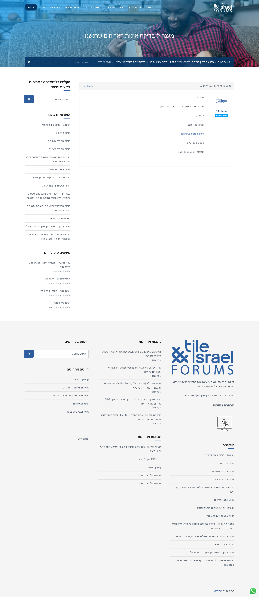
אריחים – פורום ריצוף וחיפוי (56, 124)
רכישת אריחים (72, 7)
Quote (90, 86)
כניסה (31, 7)
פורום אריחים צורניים (59, 149)
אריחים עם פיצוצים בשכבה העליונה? (70, 395)
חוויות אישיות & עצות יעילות (56, 185)
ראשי (149, 7)
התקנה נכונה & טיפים (59, 218)
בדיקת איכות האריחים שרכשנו (130, 62)
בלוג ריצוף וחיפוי (92, 7)
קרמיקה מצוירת (153, 467)
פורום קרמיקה (63, 132)
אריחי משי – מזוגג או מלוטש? (55, 290)
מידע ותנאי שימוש (51, 7)
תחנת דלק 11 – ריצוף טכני (57, 278)
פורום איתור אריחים (60, 169)
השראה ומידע (135, 7)
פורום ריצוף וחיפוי (114, 7)
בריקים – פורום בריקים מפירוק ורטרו (51, 177)
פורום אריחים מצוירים (59, 140)
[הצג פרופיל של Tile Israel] (221, 102)
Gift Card (83, 438)
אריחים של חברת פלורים (148, 475)
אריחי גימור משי (62, 302)
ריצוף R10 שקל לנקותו (150, 459)
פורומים (222, 62)
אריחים (209, 386)
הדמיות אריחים (81, 403)
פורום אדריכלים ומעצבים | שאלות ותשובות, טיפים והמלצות (204, 536)
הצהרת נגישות (223, 405)
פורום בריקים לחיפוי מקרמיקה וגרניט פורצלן (48, 226)
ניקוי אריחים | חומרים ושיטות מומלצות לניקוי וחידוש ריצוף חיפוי (182, 62)
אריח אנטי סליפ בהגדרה (76, 411)
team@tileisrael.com (192, 133)
